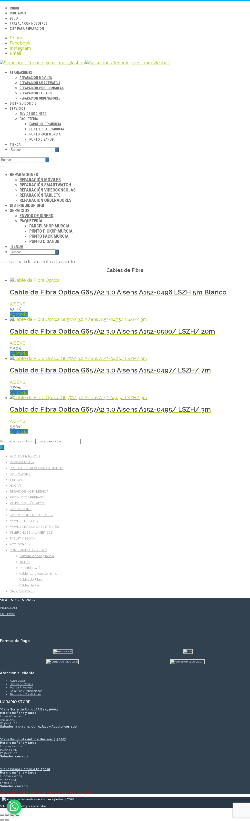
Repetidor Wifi (30, 568)
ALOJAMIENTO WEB (25, 456)
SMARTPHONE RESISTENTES (31, 515)
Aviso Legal (17, 680)
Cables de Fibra (31, 579)
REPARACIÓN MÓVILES (36, 78)
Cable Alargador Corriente (38, 573)
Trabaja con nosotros (29, 23)
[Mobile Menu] (2, 166)
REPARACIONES (22, 462)
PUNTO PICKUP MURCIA (46, 129)
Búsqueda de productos (17, 441)
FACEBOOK (7, 614)
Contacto (18, 13)
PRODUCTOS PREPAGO (27, 497)
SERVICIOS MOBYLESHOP (29, 491)
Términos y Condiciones (25, 694)
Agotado (19, 314)
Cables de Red (30, 585)
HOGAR (15, 485)
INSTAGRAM (8, 607)
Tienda (15, 144)
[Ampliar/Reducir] (2, 815)
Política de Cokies (21, 684)
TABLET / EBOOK (22, 538)
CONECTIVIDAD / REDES (28, 550)
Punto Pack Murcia (45, 134)
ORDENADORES (22, 591)
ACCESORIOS (20, 544)
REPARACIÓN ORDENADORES (40, 98)
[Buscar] (2, 447)
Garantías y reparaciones (26, 691)
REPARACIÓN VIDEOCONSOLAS (42, 88)
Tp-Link (25, 562)
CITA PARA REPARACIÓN (27, 29)
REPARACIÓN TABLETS (36, 93)
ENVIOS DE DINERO (33, 114)
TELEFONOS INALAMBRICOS (31, 532)
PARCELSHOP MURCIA (45, 124)
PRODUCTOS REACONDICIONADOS (36, 468)
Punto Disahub (41, 139)
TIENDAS (16, 480)
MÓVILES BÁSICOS (24, 521)
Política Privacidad (21, 687)
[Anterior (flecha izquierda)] (2, 820)
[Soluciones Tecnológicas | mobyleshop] (85, 62)
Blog (14, 18)
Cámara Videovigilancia (37, 556)
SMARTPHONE (20, 509)
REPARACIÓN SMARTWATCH (40, 83)
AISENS (17, 303)
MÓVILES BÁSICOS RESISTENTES (34, 527)
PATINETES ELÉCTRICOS (27, 503)
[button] (14, 806)
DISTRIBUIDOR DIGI (24, 103)
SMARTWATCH (20, 474)
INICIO (14, 8)
